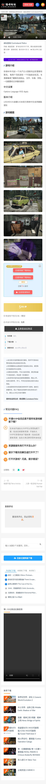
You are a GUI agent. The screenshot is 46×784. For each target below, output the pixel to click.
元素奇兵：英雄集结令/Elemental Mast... (22, 593)
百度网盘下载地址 (23, 270)
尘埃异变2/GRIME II (26, 770)
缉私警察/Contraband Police (15, 43)
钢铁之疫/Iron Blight (15, 597)
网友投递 (11, 46)
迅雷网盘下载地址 (23, 277)
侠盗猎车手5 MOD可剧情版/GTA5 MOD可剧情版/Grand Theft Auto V (28, 731)
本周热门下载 (22, 571)
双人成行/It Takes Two (27, 760)
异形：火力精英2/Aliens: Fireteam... (20, 575)
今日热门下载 (10, 571)
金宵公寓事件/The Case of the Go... (20, 584)
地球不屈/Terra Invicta (12, 484)
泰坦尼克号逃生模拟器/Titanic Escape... (22, 579)
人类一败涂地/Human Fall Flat (34, 485)
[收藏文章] (13, 470)
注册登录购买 (24, 292)
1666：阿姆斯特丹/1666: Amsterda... (21, 588)
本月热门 (32, 571)
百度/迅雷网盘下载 (24, 558)
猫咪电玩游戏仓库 (15, 12)
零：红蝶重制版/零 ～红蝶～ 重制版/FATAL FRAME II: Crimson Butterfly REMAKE (29, 752)
